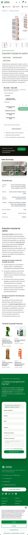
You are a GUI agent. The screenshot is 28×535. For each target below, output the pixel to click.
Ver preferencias (14, 530)
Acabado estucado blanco (10, 107)
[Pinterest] (16, 494)
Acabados (7, 102)
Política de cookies (7, 533)
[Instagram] (3, 494)
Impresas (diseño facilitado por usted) (10, 99)
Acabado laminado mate (10, 118)
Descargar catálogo (15, 489)
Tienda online (18, 501)
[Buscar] (16, 2)
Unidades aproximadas (9, 433)
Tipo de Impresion (8, 93)
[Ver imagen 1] (4, 45)
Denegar (14, 526)
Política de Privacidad (15, 533)
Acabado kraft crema (10, 110)
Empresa (6, 415)
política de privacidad (18, 448)
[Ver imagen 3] (16, 45)
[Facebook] (6, 494)
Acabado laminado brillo (10, 114)
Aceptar (14, 522)
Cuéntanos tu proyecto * (9, 438)
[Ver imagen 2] (10, 45)
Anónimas (7, 95)
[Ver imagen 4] (22, 45)
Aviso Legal (22, 533)
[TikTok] (13, 494)
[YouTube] (9, 494)
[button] (26, 507)
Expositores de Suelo (14, 10)
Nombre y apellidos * (8, 410)
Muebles (4, 503)
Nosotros (17, 503)
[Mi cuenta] (19, 2)
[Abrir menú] (25, 2)
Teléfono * (6, 427)
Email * (5, 421)
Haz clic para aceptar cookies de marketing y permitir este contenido (14, 168)
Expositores (4, 10)
